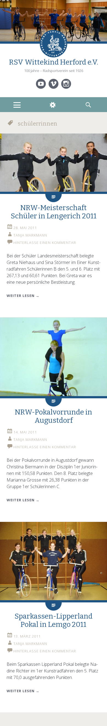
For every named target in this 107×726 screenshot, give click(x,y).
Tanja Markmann (30, 235)
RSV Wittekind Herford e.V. (53, 62)
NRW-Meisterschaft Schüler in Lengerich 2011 (54, 212)
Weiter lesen (23, 295)
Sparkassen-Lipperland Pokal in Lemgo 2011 (53, 620)
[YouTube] (41, 83)
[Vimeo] (53, 83)
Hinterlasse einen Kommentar (44, 242)
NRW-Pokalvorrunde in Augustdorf (53, 416)
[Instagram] (66, 83)
